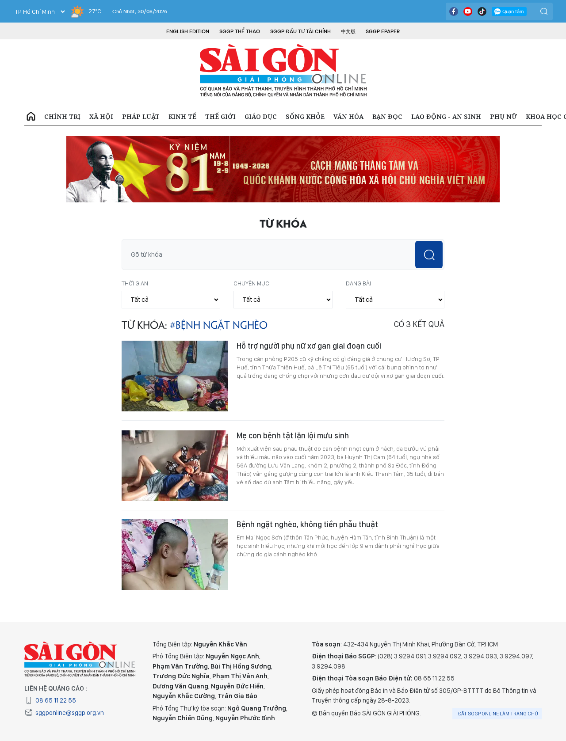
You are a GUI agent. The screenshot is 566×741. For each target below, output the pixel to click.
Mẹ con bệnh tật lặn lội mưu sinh (293, 435)
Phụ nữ (503, 116)
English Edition (187, 31)
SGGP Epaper (383, 31)
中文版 (348, 31)
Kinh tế (182, 116)
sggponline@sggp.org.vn (69, 713)
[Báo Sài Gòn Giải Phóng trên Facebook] (453, 11)
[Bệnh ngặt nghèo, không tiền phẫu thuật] (175, 554)
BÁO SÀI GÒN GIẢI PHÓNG (283, 70)
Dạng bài (358, 283)
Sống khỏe (305, 116)
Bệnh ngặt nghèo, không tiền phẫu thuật (307, 524)
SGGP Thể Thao (239, 31)
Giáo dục (261, 116)
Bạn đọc (387, 116)
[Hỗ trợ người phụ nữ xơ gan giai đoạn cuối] (175, 376)
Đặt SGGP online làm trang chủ (498, 714)
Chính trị (62, 116)
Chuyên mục (251, 283)
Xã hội (101, 116)
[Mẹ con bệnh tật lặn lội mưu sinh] (175, 465)
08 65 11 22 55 (55, 700)
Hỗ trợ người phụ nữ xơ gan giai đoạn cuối (309, 345)
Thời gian (135, 283)
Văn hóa (348, 116)
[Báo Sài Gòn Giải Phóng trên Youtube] (467, 11)
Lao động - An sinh (446, 116)
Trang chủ (31, 116)
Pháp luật (141, 116)
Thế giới (220, 116)
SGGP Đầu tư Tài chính (300, 31)
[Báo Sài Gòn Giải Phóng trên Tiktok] (482, 11)
